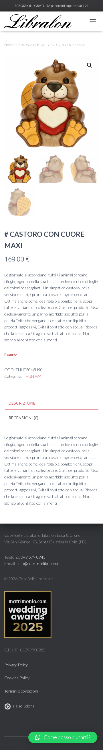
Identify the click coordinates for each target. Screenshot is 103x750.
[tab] (51, 403)
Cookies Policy (16, 677)
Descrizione (22, 403)
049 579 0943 (33, 557)
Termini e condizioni (21, 691)
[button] (62, 737)
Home (8, 45)
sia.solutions (23, 705)
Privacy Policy (16, 664)
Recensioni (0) (23, 417)
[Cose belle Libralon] (40, 21)
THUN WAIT (25, 45)
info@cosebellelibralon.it (38, 563)
